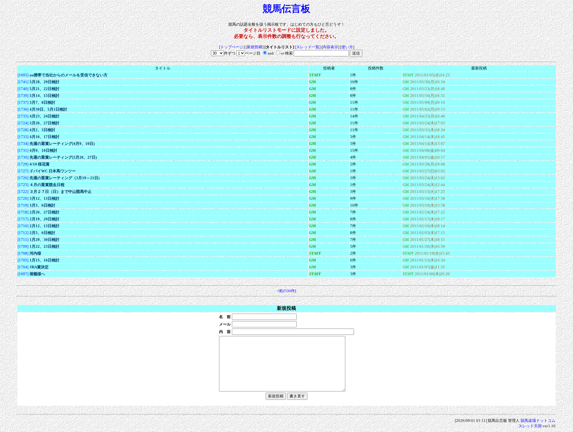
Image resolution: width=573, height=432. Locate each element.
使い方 (347, 47)
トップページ (232, 47)
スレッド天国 (530, 426)
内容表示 (330, 47)
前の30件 (287, 291)
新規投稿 (254, 47)
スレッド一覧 (307, 47)
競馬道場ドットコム (537, 420)
